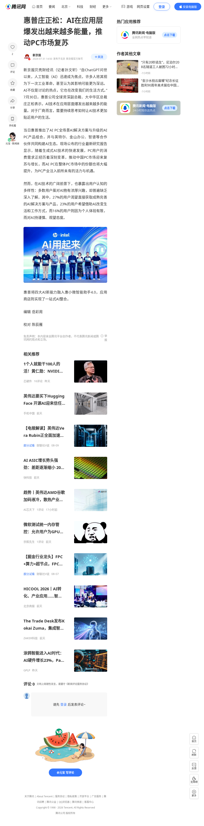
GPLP (27, 670)
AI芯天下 (29, 509)
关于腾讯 (29, 796)
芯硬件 (28, 381)
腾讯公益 (51, 802)
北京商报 (29, 606)
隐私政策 (72, 796)
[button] (169, 35)
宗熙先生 (29, 541)
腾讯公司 (60, 813)
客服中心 (89, 802)
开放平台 (84, 796)
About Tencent (45, 796)
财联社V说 (43, 445)
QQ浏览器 (64, 802)
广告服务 (96, 796)
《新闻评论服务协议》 (77, 684)
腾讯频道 (77, 802)
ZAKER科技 (31, 638)
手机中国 (29, 413)
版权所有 (70, 813)
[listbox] (65, 512)
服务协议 (60, 796)
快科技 (28, 477)
